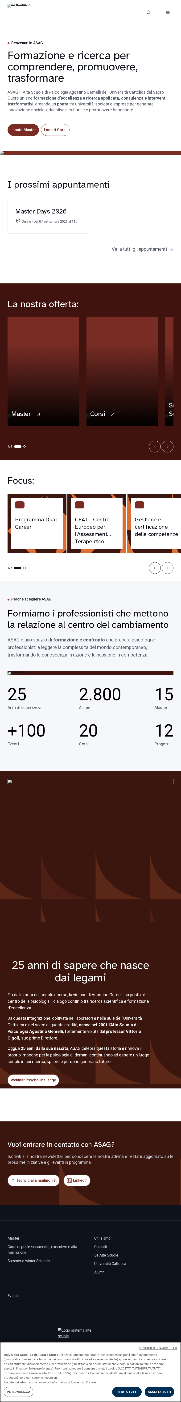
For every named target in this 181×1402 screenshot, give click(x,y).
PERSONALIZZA (18, 1392)
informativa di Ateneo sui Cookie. (73, 1382)
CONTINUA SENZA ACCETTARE (158, 1348)
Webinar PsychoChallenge (33, 1080)
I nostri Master (23, 130)
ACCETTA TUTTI (159, 1392)
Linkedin (80, 1180)
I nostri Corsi (55, 130)
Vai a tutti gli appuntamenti (139, 249)
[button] (155, 446)
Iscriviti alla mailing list (37, 1180)
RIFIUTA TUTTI (127, 1392)
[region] (90, 1372)
